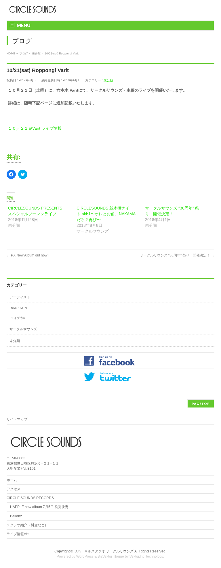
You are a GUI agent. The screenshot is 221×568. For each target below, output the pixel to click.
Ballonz (16, 516)
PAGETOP (201, 403)
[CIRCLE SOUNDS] (31, 9)
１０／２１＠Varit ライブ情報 (35, 128)
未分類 (108, 80)
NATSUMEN (19, 308)
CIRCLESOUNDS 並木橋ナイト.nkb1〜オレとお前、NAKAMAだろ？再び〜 (106, 214)
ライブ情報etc (17, 534)
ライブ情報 (18, 318)
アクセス (13, 489)
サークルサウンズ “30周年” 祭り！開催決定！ (177, 255)
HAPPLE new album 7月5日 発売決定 (39, 507)
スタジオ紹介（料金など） (27, 525)
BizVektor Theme (111, 556)
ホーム (12, 480)
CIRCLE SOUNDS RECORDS (30, 498)
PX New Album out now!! (28, 255)
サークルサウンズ (23, 329)
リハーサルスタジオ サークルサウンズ (104, 551)
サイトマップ (17, 419)
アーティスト (19, 297)
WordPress (85, 556)
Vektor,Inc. (137, 556)
